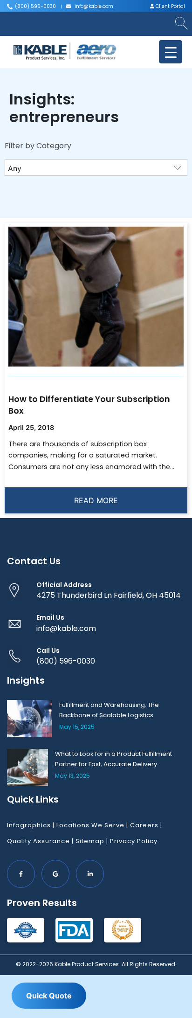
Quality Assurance (38, 841)
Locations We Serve (90, 825)
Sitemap (89, 841)
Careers (144, 825)
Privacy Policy (134, 841)
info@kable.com (93, 6)
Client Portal (169, 6)
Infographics (29, 825)
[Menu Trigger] (170, 51)
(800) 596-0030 (65, 661)
